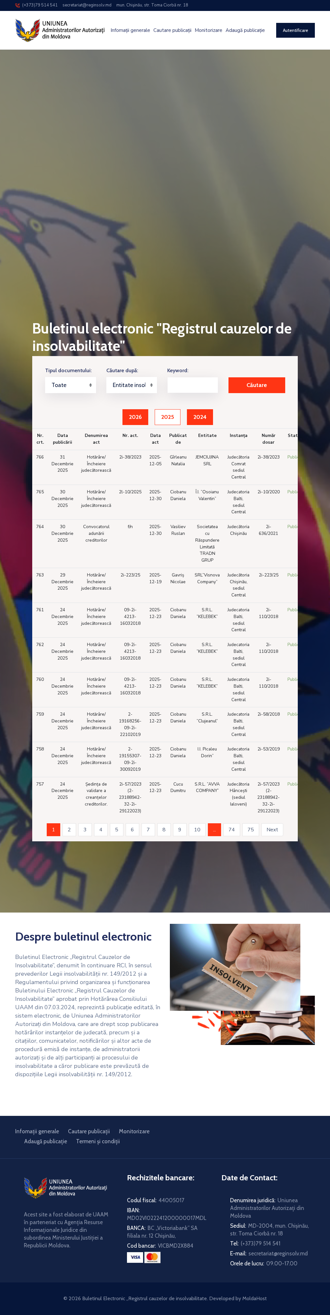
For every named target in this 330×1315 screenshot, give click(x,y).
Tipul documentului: (68, 370)
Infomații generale (130, 30)
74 (231, 829)
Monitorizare (208, 30)
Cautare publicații (172, 30)
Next (275, 829)
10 (197, 829)
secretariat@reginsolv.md (86, 5)
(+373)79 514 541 (38, 5)
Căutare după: (122, 370)
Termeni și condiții (98, 1141)
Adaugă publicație (245, 30)
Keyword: (177, 370)
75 (251, 829)
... (217, 829)
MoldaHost (254, 1298)
